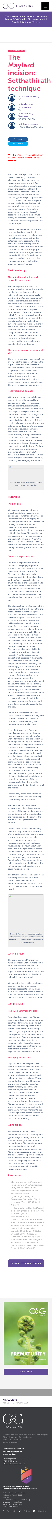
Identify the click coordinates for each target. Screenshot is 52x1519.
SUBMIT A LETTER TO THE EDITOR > (26, 1263)
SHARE (20, 139)
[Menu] (45, 6)
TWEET (20, 144)
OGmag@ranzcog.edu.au (14, 1464)
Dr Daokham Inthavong (28, 96)
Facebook (11, 1511)
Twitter (27, 1511)
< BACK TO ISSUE (26, 1372)
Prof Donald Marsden (28, 124)
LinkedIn (42, 1511)
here (38, 22)
